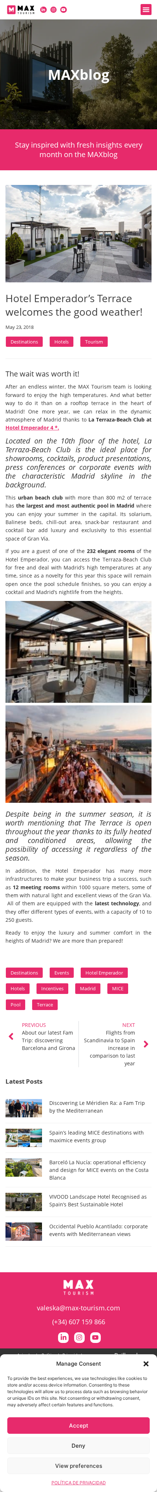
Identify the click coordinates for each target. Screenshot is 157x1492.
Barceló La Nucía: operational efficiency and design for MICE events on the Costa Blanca (99, 1170)
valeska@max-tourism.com (78, 1307)
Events (61, 972)
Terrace (45, 1004)
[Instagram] (53, 10)
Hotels (61, 341)
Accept (78, 1425)
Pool (15, 1004)
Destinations (24, 341)
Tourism (94, 341)
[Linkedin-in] (43, 10)
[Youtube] (63, 10)
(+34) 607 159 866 (78, 1321)
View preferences (78, 1465)
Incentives (52, 988)
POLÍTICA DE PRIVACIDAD (78, 1482)
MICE (117, 988)
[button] (146, 1363)
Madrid (88, 988)
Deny (78, 1445)
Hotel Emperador (104, 972)
